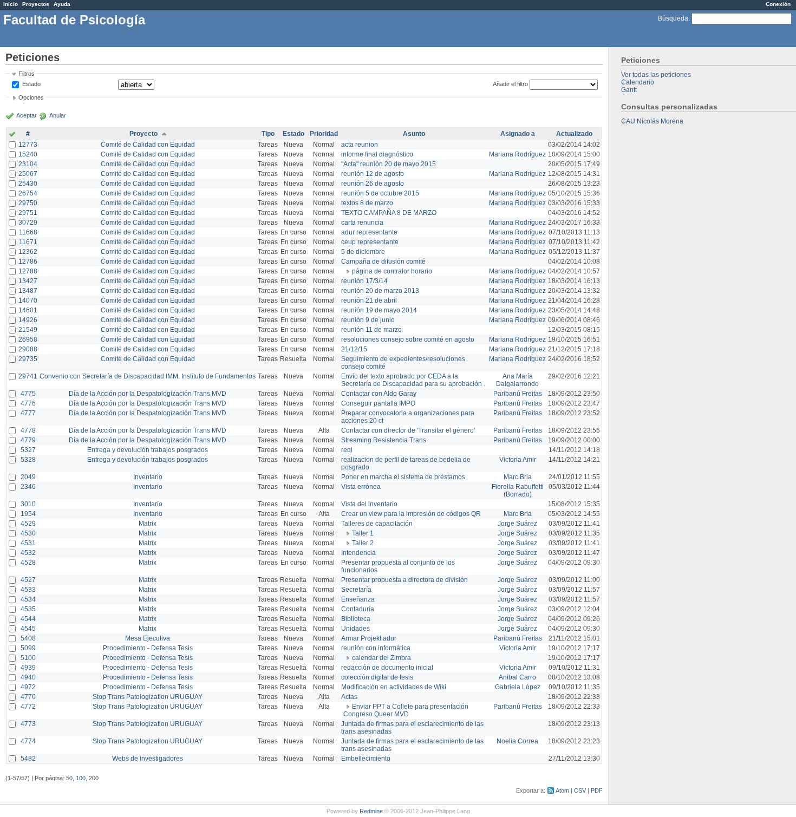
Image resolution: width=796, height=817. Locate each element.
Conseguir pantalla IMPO (378, 403)
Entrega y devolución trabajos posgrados (147, 450)
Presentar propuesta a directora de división (404, 580)
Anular (57, 115)
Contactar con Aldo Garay (378, 393)
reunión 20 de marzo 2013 (380, 291)
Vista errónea (361, 487)
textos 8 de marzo (367, 203)
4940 (28, 677)
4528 (28, 562)
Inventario (147, 477)
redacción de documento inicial (387, 667)
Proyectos (35, 4)
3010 (28, 504)
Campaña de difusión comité (383, 261)
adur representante (369, 232)
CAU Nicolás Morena (652, 121)
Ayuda (62, 4)
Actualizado (574, 134)
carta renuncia (362, 222)
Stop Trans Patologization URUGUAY (148, 697)
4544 (28, 619)
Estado (31, 84)
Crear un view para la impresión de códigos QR (411, 514)
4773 (28, 724)
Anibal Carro (517, 677)
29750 (27, 203)
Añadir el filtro (510, 84)
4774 (28, 741)
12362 (27, 252)
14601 (27, 310)
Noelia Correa (517, 741)
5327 (28, 450)
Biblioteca (355, 619)
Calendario (637, 82)
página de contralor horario (392, 271)
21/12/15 (354, 349)
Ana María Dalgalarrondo (517, 380)
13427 (27, 281)
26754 (27, 193)
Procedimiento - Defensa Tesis (148, 648)
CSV (580, 790)
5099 (28, 648)
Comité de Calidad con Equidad (148, 144)
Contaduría (357, 609)
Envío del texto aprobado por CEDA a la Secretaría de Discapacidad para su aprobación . (413, 380)
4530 (28, 533)
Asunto (414, 134)
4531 (28, 543)
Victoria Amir (517, 459)
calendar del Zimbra (381, 658)
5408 (28, 638)
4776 (28, 403)
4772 (28, 706)
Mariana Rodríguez (517, 154)
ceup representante (370, 242)
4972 (28, 687)
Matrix (147, 523)
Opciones (31, 97)
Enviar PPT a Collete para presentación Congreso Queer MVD (405, 710)
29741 (27, 376)
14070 (27, 300)
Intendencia (358, 553)
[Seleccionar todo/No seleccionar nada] (12, 135)
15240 (27, 154)
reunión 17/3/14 (364, 281)
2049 (28, 477)
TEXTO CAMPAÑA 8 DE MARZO (388, 213)
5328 (28, 459)
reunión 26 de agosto (372, 183)
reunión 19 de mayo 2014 (379, 310)
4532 (28, 553)
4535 (28, 609)
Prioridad (324, 134)
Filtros (26, 73)
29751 (27, 213)
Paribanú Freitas (517, 393)
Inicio (10, 4)
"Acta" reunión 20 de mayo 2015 (388, 164)
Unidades (355, 628)
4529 (28, 523)
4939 (28, 667)
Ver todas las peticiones (656, 75)
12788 (27, 271)
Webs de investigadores (147, 758)
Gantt (629, 90)
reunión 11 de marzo (371, 330)
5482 (28, 758)
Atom (562, 790)
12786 (27, 261)
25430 (27, 183)
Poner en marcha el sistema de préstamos (403, 477)
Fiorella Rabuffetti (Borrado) (518, 490)
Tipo (268, 134)
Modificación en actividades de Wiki (393, 687)
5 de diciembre (363, 252)
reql (347, 450)
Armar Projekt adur (368, 638)
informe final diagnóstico (377, 154)
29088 (27, 349)
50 (69, 778)
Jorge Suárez (517, 523)
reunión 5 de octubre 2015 (380, 193)
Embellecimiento (365, 758)
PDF (597, 790)
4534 (28, 599)
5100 (28, 658)
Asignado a (517, 134)
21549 (27, 330)
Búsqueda (673, 18)
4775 (28, 393)
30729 (27, 222)
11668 (28, 232)
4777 (28, 413)
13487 (27, 291)
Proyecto (143, 134)
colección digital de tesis (377, 677)
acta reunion (359, 144)
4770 (28, 697)
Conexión (778, 4)
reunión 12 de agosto (372, 174)
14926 (27, 320)
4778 (28, 430)
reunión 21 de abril (369, 300)
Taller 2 (363, 543)
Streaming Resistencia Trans (383, 440)
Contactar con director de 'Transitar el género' (408, 430)
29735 (27, 359)
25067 (27, 174)
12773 (27, 144)
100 (81, 778)
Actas (349, 697)
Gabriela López (517, 687)
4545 (28, 628)
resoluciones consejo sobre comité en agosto (407, 339)
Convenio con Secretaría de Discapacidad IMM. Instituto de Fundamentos (148, 376)
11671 (28, 242)
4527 (28, 580)
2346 (28, 487)
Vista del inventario (369, 504)
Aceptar (26, 115)
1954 (28, 514)
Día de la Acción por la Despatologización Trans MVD (147, 393)
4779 (28, 440)
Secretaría (356, 589)
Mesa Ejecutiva (147, 638)
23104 (27, 164)
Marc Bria (518, 477)
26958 (27, 339)
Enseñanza (358, 599)
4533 (28, 589)
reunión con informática (375, 648)
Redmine (371, 811)
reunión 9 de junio (368, 320)
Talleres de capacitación (377, 523)
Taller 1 (363, 533)
